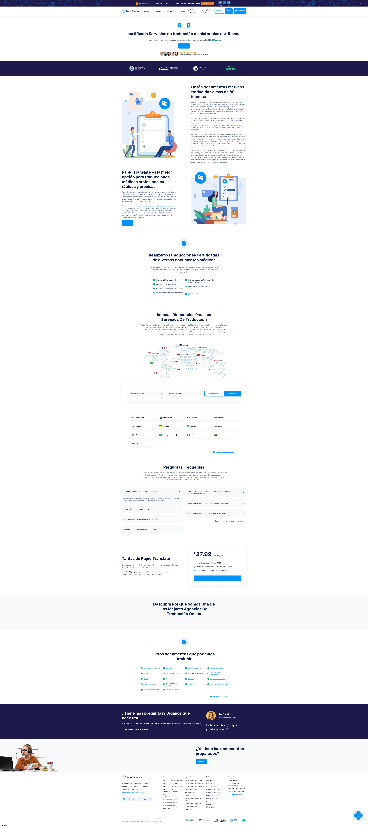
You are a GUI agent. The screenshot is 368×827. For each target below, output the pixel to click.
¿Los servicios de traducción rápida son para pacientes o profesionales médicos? (209, 492)
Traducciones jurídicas (171, 800)
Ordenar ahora (232, 393)
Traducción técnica (191, 807)
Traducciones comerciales (172, 786)
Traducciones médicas (171, 803)
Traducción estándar (170, 783)
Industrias (188, 810)
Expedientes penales (194, 668)
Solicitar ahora (228, 11)
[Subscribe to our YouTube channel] (145, 799)
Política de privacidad (236, 791)
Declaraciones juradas (173, 673)
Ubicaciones (232, 780)
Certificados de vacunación (215, 673)
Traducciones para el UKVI (194, 786)
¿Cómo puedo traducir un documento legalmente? (207, 513)
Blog (207, 801)
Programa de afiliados (214, 789)
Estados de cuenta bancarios (172, 684)
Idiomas (187, 795)
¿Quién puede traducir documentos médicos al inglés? (208, 503)
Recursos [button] (158, 11)
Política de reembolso (214, 786)
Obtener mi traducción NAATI (240, 11)
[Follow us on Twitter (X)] (129, 799)
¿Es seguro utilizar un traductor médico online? (142, 519)
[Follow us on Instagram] (124, 799)
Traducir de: (130, 389)
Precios (182, 11)
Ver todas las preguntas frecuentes (230, 521)
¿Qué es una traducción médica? (137, 509)
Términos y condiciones (236, 789)
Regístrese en (208, 11)
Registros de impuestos (217, 679)
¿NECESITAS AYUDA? (358, 815)
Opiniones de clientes (214, 795)
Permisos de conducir (150, 684)
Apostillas (147, 673)
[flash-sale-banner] (184, 3)
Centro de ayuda (212, 798)
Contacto (209, 804)
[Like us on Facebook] (150, 799)
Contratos (191, 679)
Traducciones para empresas (169, 807)
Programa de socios (213, 792)
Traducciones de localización (169, 796)
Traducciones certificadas (172, 780)
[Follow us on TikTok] (140, 799)
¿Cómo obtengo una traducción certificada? (141, 491)
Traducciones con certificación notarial (170, 790)
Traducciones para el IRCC (194, 783)
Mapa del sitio (211, 807)
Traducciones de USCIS (193, 780)
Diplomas (169, 668)
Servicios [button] (146, 11)
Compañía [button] (170, 11)
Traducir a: (168, 389)
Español (4, 825)
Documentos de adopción (152, 689)
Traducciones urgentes (193, 804)
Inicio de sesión (193, 11)
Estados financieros (216, 668)
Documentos (189, 792)
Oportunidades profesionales (233, 784)
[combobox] (6, 825)
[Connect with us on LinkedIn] (134, 799)
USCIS (146, 679)
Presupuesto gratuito (219, 11)
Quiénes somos (211, 780)
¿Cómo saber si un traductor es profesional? (141, 529)
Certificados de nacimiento (152, 668)
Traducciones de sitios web (193, 799)
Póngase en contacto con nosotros (136, 729)
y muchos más (193, 294)
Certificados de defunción (218, 684)
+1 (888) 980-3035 (236, 794)
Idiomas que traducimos (225, 452)
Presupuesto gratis (213, 393)
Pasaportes (191, 684)
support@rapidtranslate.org (132, 792)
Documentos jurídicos (172, 689)
